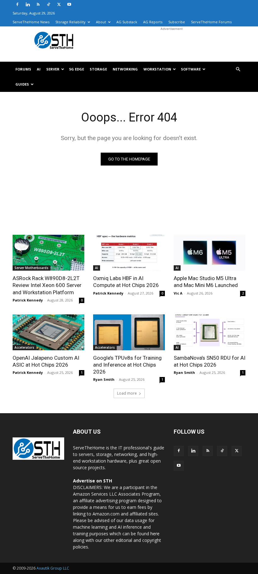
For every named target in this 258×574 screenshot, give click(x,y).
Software (191, 69)
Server (52, 69)
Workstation (157, 69)
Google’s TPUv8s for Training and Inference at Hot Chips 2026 (127, 365)
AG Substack (126, 22)
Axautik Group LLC (52, 568)
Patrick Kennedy (28, 300)
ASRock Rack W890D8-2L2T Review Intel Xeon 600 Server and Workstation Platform (47, 285)
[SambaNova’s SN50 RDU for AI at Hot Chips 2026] (209, 332)
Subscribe (176, 22)
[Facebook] (17, 4)
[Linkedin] (27, 4)
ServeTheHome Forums (211, 22)
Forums (23, 69)
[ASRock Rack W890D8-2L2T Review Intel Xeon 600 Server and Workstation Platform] (48, 253)
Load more (127, 393)
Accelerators (24, 347)
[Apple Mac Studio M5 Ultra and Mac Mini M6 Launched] (209, 253)
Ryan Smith (104, 379)
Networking (125, 69)
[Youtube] (69, 4)
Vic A (178, 293)
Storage (98, 69)
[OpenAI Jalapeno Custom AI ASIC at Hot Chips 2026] (48, 332)
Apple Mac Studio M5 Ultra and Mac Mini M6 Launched (206, 281)
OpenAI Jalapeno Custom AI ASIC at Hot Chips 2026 (46, 361)
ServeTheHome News (31, 22)
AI (39, 69)
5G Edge (76, 69)
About (101, 22)
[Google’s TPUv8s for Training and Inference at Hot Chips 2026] (129, 332)
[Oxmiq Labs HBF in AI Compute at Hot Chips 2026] (129, 253)
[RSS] (38, 4)
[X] (59, 4)
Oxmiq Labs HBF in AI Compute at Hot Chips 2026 (126, 281)
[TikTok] (48, 4)
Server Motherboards (31, 268)
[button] (237, 69)
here (155, 534)
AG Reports (152, 22)
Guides (22, 84)
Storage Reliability (70, 22)
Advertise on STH (92, 481)
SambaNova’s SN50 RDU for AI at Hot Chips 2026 (209, 361)
